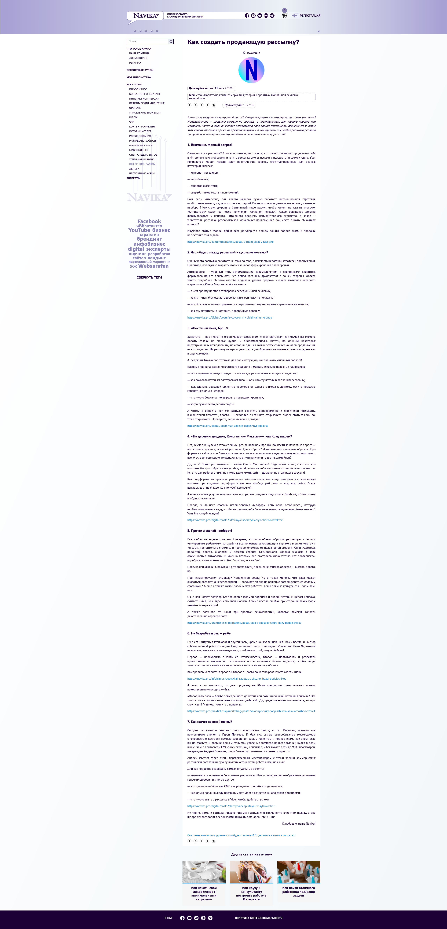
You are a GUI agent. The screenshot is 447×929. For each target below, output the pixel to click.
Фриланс (135, 108)
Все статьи (134, 85)
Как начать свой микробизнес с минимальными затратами (204, 894)
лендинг (157, 258)
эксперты (158, 249)
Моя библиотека (139, 77)
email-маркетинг (207, 95)
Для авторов (138, 58)
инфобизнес (149, 244)
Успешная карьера (141, 160)
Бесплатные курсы (140, 70)
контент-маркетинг (231, 95)
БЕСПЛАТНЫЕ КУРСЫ (142, 174)
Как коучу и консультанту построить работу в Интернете (251, 894)
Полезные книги (141, 146)
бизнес (161, 230)
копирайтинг (197, 98)
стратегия (149, 235)
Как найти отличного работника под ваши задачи (298, 892)
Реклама (135, 63)
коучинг (138, 254)
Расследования (140, 136)
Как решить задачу (142, 164)
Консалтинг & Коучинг (144, 94)
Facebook (149, 221)
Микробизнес (138, 150)
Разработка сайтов (142, 141)
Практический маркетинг (146, 103)
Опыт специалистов (143, 155)
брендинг (149, 239)
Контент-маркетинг (142, 127)
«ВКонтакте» (149, 226)
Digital (133, 117)
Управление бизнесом (144, 113)
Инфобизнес (138, 89)
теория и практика (258, 95)
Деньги (134, 169)
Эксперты (133, 178)
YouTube (140, 230)
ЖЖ (134, 266)
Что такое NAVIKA (139, 49)
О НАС (168, 918)
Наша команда (139, 53)
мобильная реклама (284, 95)
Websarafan (153, 266)
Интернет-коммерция (144, 99)
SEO (131, 122)
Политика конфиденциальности (259, 918)
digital (137, 249)
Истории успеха (140, 131)
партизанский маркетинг (149, 262)
